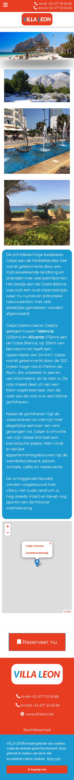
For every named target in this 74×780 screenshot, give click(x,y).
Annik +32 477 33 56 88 (55, 4)
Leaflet (67, 611)
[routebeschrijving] (37, 553)
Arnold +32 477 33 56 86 (55, 8)
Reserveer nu (39, 642)
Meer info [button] (53, 759)
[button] (50, 542)
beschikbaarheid (37, 730)
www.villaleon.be (39, 714)
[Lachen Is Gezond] (37, 19)
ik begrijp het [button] (37, 769)
